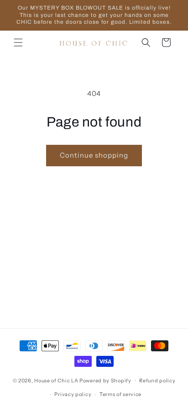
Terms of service (120, 394)
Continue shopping (94, 155)
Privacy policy (72, 394)
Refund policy (157, 380)
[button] (18, 42)
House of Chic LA (56, 380)
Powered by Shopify (105, 380)
